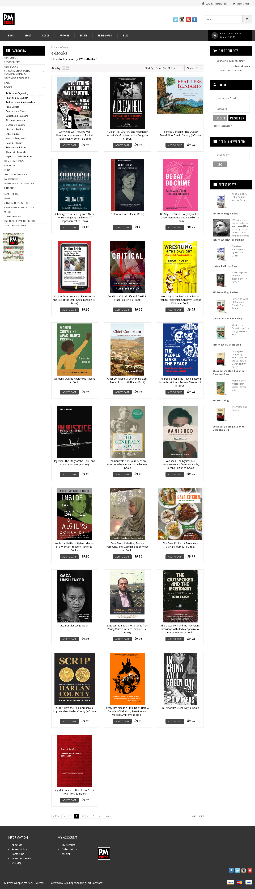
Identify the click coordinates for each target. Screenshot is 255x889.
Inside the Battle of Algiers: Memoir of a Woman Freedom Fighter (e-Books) (74, 547)
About (28, 35)
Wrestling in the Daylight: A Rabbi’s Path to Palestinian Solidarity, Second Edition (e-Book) (180, 300)
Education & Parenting (17, 116)
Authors (64, 35)
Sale (7, 83)
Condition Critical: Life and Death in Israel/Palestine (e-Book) (127, 298)
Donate (8, 170)
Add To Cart (69, 145)
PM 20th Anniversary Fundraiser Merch (17, 72)
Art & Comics (12, 107)
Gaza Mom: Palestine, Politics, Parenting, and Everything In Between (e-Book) (127, 547)
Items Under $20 (14, 161)
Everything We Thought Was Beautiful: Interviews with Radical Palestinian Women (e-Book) (74, 135)
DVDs (7, 198)
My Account (68, 845)
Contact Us (18, 854)
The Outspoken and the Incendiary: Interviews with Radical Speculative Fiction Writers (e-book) (180, 629)
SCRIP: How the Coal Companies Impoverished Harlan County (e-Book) (74, 709)
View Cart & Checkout (231, 70)
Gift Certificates (15, 225)
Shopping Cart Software (88, 882)
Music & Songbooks (16, 138)
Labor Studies (13, 134)
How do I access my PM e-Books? (74, 59)
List (67, 68)
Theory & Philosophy (16, 152)
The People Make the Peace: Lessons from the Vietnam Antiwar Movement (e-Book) (180, 382)
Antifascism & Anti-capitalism (20, 102)
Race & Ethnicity (14, 143)
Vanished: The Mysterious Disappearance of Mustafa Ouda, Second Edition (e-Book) (180, 464)
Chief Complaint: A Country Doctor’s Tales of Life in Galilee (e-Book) (127, 380)
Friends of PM (105, 35)
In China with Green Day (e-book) (180, 707)
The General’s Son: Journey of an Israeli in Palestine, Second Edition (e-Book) (127, 464)
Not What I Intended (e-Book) (127, 214)
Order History (69, 849)
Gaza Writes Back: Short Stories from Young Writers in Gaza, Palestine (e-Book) (127, 629)
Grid (63, 68)
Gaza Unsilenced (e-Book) (74, 625)
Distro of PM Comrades (19, 183)
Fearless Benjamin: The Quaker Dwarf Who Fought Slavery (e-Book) (180, 133)
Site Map (17, 863)
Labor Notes (12, 179)
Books (45, 35)
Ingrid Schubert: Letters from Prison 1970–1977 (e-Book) (74, 791)
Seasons (9, 165)
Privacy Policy (19, 849)
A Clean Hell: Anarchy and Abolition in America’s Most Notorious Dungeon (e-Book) (127, 135)
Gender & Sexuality (15, 125)
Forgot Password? (222, 126)
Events (83, 35)
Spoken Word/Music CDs (19, 207)
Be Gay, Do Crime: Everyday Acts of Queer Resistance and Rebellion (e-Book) (180, 217)
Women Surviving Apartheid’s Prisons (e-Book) (74, 380)
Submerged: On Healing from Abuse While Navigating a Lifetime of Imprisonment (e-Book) (74, 217)
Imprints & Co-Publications (19, 156)
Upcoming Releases (16, 78)
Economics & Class (16, 111)
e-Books (64, 47)
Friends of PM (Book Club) (20, 221)
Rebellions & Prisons (16, 147)
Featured (10, 57)
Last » (108, 816)
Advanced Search (21, 858)
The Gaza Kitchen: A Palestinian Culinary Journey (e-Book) (180, 545)
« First (56, 816)
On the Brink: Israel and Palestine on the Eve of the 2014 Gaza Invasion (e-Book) (74, 300)
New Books (11, 66)
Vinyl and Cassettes (17, 203)
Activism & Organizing (17, 93)
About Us (17, 845)
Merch (8, 212)
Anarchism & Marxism (17, 98)
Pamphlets (11, 194)
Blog (125, 35)
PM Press (39, 882)
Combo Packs (12, 216)
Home (11, 35)
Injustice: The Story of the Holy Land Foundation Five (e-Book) (74, 462)
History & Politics (14, 129)
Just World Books (15, 174)
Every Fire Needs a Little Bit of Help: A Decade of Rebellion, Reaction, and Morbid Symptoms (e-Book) (127, 711)
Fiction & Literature (15, 120)
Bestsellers (12, 62)
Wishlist (66, 854)
